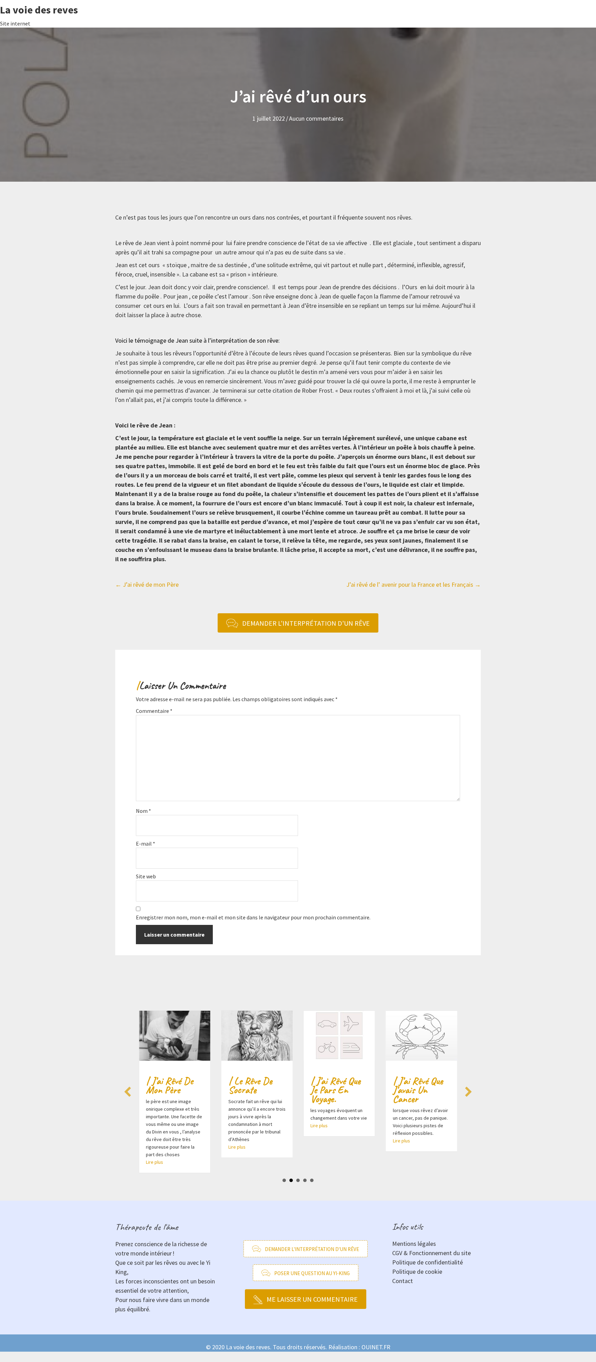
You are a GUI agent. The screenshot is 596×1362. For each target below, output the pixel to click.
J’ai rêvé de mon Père (169, 1085)
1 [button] (284, 1180)
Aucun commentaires (316, 118)
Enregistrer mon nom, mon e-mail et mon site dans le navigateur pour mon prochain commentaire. (253, 917)
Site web (146, 876)
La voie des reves (39, 9)
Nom (143, 810)
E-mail (145, 843)
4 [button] (305, 1180)
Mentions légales (414, 1244)
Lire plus (154, 1162)
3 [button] (298, 1180)
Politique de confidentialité (427, 1262)
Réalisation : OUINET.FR (359, 1347)
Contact (402, 1281)
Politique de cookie (417, 1271)
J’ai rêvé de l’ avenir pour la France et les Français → (413, 584)
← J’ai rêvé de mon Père (147, 584)
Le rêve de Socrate (250, 1085)
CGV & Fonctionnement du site (431, 1253)
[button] (127, 1091)
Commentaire (154, 710)
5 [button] (312, 1180)
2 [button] (291, 1180)
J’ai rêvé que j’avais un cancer (418, 1089)
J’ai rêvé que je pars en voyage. (335, 1089)
